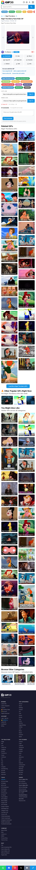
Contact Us (3, 834)
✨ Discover (4, 711)
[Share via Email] (27, 868)
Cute (20, 713)
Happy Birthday (22, 725)
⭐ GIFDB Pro (4, 720)
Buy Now (21, 772)
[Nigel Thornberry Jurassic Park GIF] (9, 638)
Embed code (4, 97)
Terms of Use (4, 840)
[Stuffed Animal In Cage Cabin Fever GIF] (9, 184)
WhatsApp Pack (4, 808)
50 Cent (21, 774)
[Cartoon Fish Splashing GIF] (27, 351)
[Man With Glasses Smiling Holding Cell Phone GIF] (9, 291)
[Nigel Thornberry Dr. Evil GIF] (27, 442)
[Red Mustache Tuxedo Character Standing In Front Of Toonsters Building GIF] (27, 364)
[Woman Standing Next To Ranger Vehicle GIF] (9, 372)
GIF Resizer (4, 789)
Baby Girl (21, 762)
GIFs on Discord (22, 789)
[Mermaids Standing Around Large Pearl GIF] (27, 203)
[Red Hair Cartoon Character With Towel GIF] (9, 269)
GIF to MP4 (3, 791)
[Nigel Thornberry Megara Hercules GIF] (27, 528)
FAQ (2, 845)
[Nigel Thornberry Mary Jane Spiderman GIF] (27, 567)
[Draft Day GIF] (4, 12)
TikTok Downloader (5, 816)
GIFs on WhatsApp (23, 787)
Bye (2, 762)
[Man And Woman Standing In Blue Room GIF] (9, 137)
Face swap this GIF (7, 71)
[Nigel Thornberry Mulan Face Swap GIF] (9, 514)
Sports (20, 736)
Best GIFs (21, 798)
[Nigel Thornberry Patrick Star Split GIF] (27, 629)
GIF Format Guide (23, 791)
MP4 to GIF (3, 785)
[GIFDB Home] (2, 16)
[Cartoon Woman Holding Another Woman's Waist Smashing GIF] (9, 327)
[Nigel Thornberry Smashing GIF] (9, 459)
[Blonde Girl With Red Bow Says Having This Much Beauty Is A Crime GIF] (9, 245)
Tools (3, 777)
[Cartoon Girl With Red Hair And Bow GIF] (9, 197)
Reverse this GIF (7, 73)
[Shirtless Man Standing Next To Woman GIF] (9, 209)
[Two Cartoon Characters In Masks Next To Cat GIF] (27, 240)
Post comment (8, 118)
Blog (2, 832)
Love (20, 729)
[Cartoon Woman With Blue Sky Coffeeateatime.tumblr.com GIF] (27, 215)
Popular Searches (5, 713)
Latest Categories (5, 705)
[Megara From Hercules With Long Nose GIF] (9, 303)
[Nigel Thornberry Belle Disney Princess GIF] (9, 501)
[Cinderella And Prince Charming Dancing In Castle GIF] (27, 228)
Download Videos (23, 795)
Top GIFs (3, 707)
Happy (2, 741)
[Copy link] (33, 868)
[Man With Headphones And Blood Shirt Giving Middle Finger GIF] (9, 149)
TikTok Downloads (23, 796)
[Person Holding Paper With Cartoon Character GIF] (27, 159)
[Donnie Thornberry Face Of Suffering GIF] (9, 588)
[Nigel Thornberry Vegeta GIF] (27, 430)
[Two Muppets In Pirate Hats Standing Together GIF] (9, 221)
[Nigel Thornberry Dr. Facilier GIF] (27, 640)
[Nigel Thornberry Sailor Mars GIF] (27, 500)
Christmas (21, 747)
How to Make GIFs (23, 779)
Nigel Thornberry (10, 16)
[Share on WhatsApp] (3, 868)
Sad (2, 743)
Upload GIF (3, 722)
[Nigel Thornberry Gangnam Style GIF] (9, 417)
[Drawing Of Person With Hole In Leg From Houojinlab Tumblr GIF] (27, 314)
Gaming (21, 723)
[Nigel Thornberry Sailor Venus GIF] (27, 513)
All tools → (4, 779)
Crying (2, 755)
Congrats (3, 766)
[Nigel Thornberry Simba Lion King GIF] (9, 562)
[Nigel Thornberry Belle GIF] (27, 418)
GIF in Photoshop (23, 783)
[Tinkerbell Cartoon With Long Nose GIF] (27, 326)
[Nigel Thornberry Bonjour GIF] (9, 476)
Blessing (21, 768)
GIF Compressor (5, 787)
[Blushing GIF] (12, 12)
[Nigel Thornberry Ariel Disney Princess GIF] (9, 538)
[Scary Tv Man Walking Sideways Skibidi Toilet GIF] (9, 661)
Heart (20, 753)
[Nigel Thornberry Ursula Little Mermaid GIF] (27, 662)
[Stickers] (24, 2)
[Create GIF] (26, 2)
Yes (2, 761)
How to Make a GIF (5, 851)
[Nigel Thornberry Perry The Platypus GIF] (27, 651)
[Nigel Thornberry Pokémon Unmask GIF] (27, 578)
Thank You (3, 747)
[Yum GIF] (24, 12)
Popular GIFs (4, 854)
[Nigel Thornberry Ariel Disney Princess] (7, 400)
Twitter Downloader (5, 818)
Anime (20, 705)
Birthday (21, 707)
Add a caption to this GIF (19, 71)
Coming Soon (22, 764)
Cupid (20, 743)
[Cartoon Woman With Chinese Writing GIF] (9, 172)
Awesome (21, 757)
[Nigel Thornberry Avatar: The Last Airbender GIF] (9, 616)
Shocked (3, 772)
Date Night (21, 766)
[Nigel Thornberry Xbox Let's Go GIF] (27, 488)
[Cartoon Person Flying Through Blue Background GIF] (27, 181)
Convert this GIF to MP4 (18, 73)
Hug (2, 764)
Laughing (3, 749)
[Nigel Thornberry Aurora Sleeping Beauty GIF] (9, 441)
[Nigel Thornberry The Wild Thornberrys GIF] (27, 555)
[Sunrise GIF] (19, 12)
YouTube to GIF (4, 812)
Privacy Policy (4, 838)
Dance (20, 715)
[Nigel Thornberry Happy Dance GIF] (27, 466)
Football (21, 749)
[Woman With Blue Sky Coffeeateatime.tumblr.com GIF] (9, 233)
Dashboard (3, 724)
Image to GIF (4, 802)
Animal (20, 703)
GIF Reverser (4, 793)
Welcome (3, 774)
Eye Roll (3, 770)
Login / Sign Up (4, 718)
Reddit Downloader (5, 822)
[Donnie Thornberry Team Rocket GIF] (27, 453)
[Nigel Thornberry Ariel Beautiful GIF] (9, 574)
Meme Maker (4, 800)
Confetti (21, 751)
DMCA (2, 836)
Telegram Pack (4, 810)
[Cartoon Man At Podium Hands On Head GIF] (9, 354)
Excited (3, 751)
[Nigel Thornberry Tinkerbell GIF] (9, 527)
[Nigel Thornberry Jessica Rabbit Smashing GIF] (27, 596)
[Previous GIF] (3, 37)
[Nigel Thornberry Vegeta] (20, 400)
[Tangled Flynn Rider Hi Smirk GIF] (27, 616)
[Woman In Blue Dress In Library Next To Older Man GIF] (27, 146)
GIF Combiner (4, 798)
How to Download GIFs (6, 847)
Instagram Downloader (6, 820)
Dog (20, 719)
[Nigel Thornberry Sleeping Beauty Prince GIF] (9, 430)
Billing (2, 726)
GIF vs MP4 (21, 793)
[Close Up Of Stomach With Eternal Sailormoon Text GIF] (9, 340)
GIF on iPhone (22, 781)
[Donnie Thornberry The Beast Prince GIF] (27, 478)
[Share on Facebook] (9, 868)
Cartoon (21, 709)
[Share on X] (21, 868)
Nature (20, 732)
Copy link (4, 91)
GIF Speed (3, 795)
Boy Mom (21, 770)
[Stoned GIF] (30, 12)
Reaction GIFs (22, 800)
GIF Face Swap (4, 781)
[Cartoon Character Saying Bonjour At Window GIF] (27, 263)
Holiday (20, 727)
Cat (20, 711)
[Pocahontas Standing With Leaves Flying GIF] (27, 274)
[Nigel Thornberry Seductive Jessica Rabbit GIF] (9, 604)
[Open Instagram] (15, 868)
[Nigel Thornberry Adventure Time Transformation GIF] (9, 627)
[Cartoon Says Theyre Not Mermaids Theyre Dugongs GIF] (27, 338)
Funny (20, 721)
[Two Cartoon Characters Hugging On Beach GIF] (9, 315)
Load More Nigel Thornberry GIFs (18, 386)
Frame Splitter (4, 796)
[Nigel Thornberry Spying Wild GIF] (9, 550)
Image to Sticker (5, 806)
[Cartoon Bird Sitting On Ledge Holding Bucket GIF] (27, 252)
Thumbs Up (3, 753)
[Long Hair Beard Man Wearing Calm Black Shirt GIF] (9, 161)
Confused (3, 757)
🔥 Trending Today (5, 709)
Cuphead (21, 745)
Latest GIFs (3, 703)
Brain (20, 759)
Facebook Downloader (6, 823)
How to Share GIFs (23, 785)
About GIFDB (4, 830)
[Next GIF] (33, 37)
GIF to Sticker (4, 804)
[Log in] (29, 2)
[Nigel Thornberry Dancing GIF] (9, 488)
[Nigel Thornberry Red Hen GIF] (27, 542)
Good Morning (4, 768)
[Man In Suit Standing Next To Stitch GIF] (9, 280)
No (2, 759)
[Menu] (33, 2)
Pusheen (21, 734)
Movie (20, 730)
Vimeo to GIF (4, 814)
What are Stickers (5, 853)
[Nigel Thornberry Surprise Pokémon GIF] (9, 649)
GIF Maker (3, 783)
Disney (20, 717)
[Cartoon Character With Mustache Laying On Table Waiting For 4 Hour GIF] (9, 257)
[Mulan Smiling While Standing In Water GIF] (27, 192)
